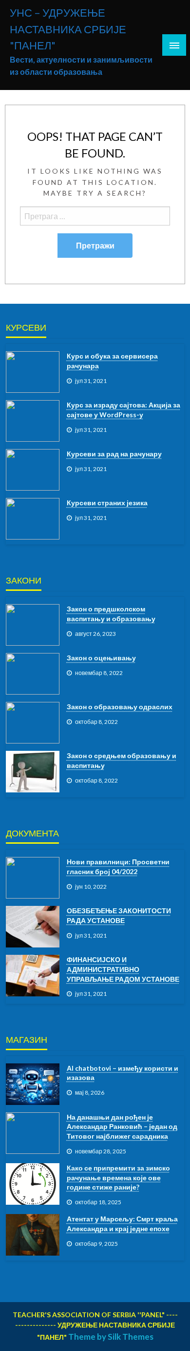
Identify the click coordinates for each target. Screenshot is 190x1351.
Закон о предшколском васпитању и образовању (111, 614)
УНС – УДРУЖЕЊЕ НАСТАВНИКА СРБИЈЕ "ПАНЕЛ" (68, 29)
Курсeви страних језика (107, 502)
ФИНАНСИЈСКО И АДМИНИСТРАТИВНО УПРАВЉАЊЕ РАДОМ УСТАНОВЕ (123, 969)
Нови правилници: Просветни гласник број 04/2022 (118, 866)
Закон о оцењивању (101, 657)
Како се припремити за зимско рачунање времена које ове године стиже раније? (118, 1177)
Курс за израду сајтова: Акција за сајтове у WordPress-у (123, 410)
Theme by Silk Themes (110, 1336)
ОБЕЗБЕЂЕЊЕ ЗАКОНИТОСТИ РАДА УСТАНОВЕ (119, 915)
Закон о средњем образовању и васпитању (121, 760)
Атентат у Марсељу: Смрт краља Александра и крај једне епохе (122, 1224)
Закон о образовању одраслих (119, 706)
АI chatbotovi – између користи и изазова (122, 1073)
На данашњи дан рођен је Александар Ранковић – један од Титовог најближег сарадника (122, 1126)
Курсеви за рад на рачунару (114, 454)
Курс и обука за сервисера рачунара (112, 361)
